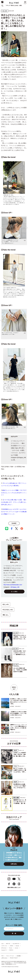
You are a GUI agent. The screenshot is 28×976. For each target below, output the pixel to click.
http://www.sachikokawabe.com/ (13, 584)
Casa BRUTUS (16, 943)
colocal (16, 948)
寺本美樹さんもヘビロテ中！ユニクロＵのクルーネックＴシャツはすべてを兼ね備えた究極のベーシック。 (13, 512)
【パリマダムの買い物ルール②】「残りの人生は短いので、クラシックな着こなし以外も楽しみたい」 (13, 502)
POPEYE (11, 950)
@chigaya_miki (15, 587)
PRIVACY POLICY (14, 958)
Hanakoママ (4, 950)
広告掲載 (19, 955)
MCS (2, 955)
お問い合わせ (4, 958)
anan (2, 943)
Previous (1, 228)
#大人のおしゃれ (8, 609)
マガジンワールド (10, 955)
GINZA (11, 945)
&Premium (4, 948)
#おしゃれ (6, 604)
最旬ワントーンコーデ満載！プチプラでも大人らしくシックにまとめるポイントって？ (13, 493)
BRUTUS (8, 943)
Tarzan (10, 948)
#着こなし (6, 615)
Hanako (17, 945)
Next (26, 228)
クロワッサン (4, 945)
